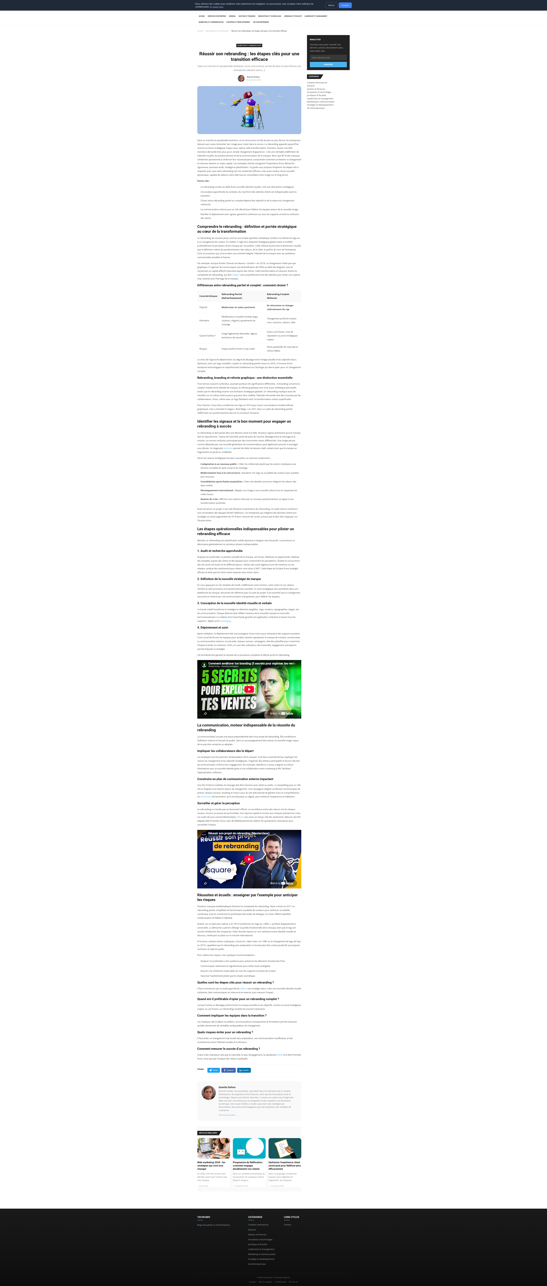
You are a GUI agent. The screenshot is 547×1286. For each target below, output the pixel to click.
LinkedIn (245, 1070)
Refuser (331, 5)
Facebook (230, 1070)
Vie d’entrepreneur (261, 22)
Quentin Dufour (227, 1087)
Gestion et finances (247, 16)
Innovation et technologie (269, 16)
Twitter (215, 1070)
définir (243, 988)
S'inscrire (328, 65)
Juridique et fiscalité (293, 16)
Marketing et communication (211, 22)
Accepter (345, 5)
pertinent (228, 448)
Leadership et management (316, 16)
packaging (225, 620)
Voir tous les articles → (228, 1115)
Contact (287, 1224)
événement (206, 796)
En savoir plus (216, 6)
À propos (252, 1282)
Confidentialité (280, 1282)
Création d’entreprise (217, 16)
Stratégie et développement (238, 22)
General (232, 16)
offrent (240, 816)
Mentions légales (265, 1282)
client (280, 1054)
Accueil (202, 16)
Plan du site (293, 1282)
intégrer (236, 274)
